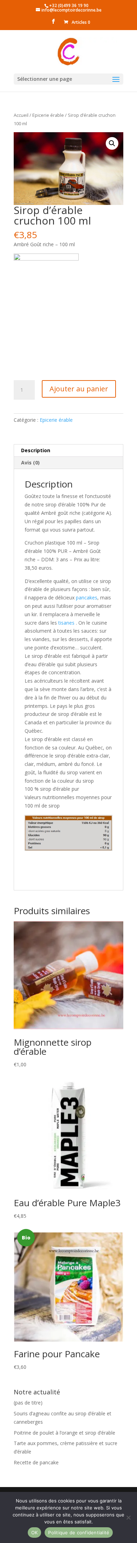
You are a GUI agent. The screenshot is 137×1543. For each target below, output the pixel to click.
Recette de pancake (36, 1462)
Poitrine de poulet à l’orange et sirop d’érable (64, 1432)
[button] (112, 143)
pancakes (85, 597)
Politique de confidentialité (78, 1532)
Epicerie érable (48, 115)
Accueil (21, 115)
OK (34, 1532)
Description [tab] (35, 450)
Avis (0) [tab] (30, 462)
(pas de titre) (28, 1402)
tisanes (65, 622)
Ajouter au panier (79, 388)
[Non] (128, 1517)
